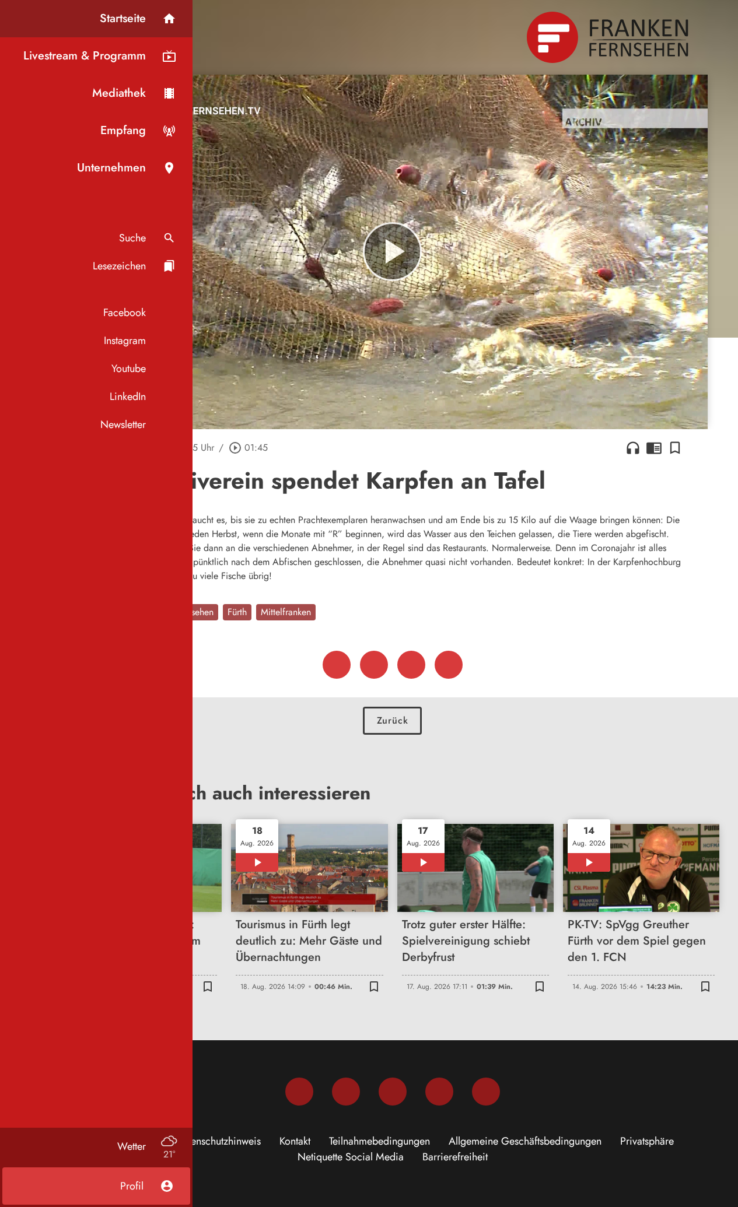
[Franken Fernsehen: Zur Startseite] (609, 37)
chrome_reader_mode (654, 448)
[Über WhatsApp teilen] (411, 665)
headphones (633, 448)
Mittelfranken (286, 612)
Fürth (237, 612)
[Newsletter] (486, 1092)
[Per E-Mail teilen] (449, 665)
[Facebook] (299, 1092)
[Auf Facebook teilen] (337, 665)
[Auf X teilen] (374, 665)
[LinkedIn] (439, 1092)
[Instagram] (346, 1092)
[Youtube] (393, 1092)
